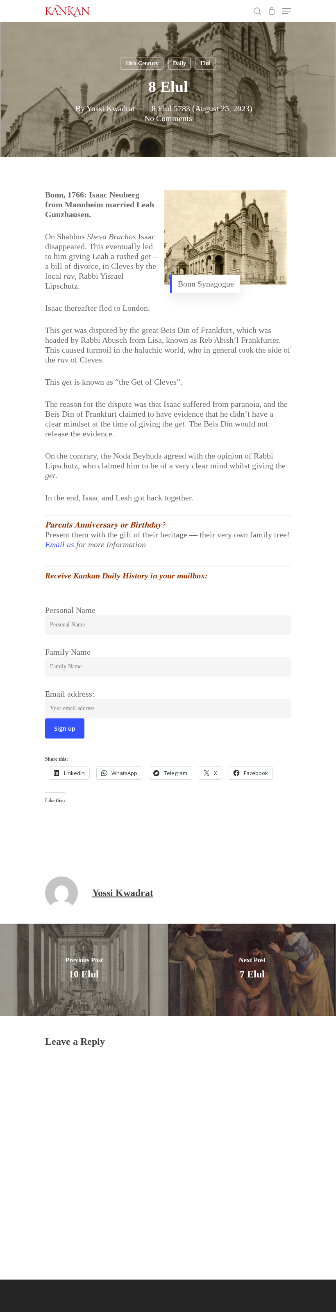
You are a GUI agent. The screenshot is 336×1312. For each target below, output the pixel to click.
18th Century (142, 63)
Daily (179, 63)
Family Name (68, 651)
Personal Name (70, 610)
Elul (205, 63)
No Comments (168, 118)
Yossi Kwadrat (110, 108)
